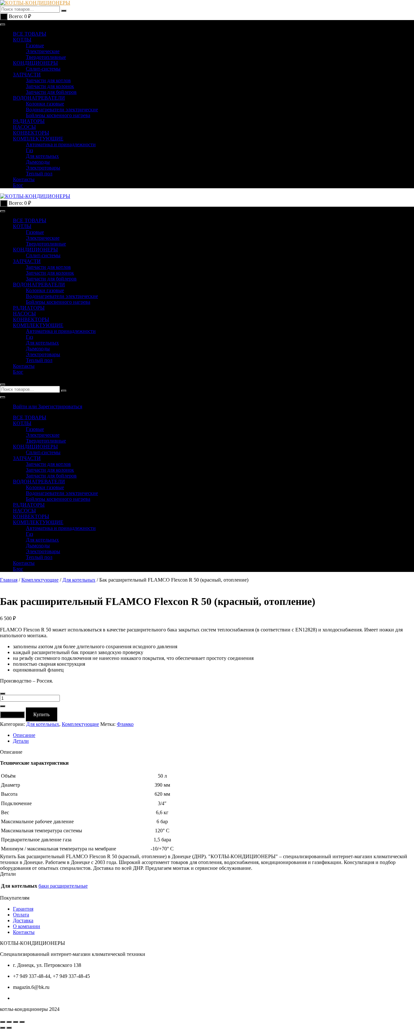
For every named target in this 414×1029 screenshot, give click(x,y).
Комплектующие (40, 580)
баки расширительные (63, 886)
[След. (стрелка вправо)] (9, 1028)
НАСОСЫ (24, 127)
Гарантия (23, 909)
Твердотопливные (46, 57)
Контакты (24, 179)
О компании (26, 926)
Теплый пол (39, 173)
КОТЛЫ (22, 39)
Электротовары (43, 167)
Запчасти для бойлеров (51, 92)
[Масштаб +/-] (2, 1022)
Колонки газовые (45, 103)
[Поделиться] (15, 1022)
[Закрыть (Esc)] (22, 1022)
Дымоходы (38, 162)
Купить (41, 714)
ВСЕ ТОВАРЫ (29, 34)
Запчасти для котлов (48, 80)
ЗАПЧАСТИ (27, 74)
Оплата (21, 914)
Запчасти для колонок (50, 86)
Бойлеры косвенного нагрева (58, 115)
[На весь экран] (9, 1022)
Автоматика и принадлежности (61, 144)
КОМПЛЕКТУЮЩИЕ (38, 138)
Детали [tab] (21, 741)
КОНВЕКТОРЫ (31, 133)
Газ (29, 150)
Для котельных (42, 156)
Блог (18, 185)
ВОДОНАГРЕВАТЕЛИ (39, 98)
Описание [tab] (24, 735)
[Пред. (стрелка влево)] (2, 1028)
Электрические (43, 51)
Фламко (125, 724)
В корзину (12, 714)
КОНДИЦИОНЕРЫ (35, 63)
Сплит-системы (43, 68)
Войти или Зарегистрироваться (47, 406)
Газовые (35, 45)
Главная (8, 580)
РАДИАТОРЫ (29, 121)
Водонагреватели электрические (62, 109)
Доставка (23, 920)
